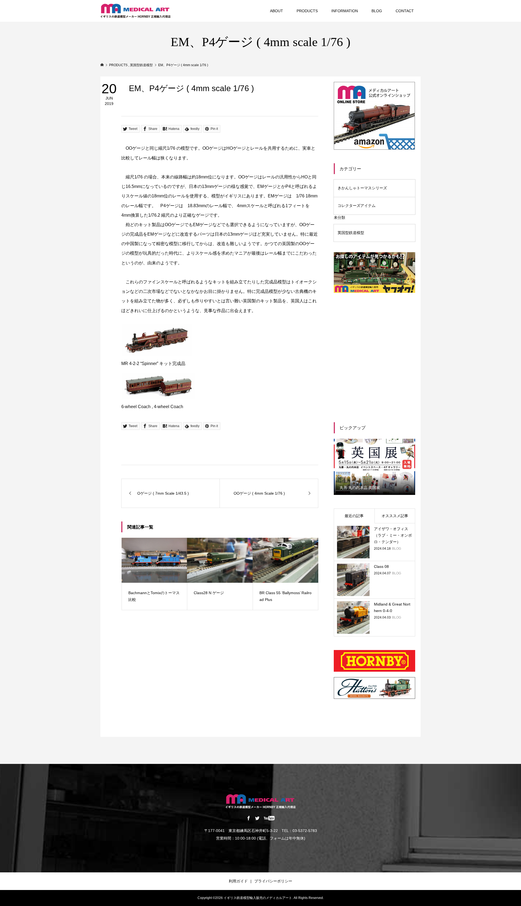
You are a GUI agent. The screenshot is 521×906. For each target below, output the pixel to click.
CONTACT (405, 11)
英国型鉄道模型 (351, 232)
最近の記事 (354, 516)
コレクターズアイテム (357, 205)
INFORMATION (344, 11)
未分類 (339, 217)
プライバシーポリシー (273, 881)
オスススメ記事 (395, 516)
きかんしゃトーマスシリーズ (362, 188)
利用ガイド (238, 881)
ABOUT (276, 11)
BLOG (376, 11)
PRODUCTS (307, 11)
